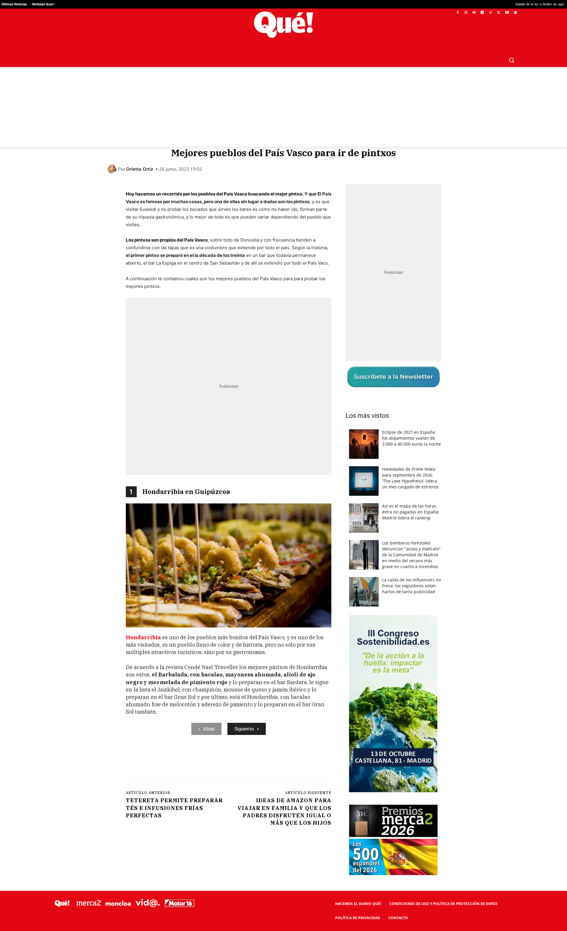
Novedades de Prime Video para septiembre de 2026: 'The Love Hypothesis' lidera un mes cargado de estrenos (410, 478)
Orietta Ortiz (139, 169)
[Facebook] (457, 12)
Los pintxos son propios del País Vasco (167, 240)
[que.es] (283, 25)
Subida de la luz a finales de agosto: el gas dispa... (508, 4)
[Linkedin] (242, 759)
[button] (511, 60)
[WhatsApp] (215, 759)
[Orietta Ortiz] (112, 169)
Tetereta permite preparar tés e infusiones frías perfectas (174, 808)
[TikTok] (490, 12)
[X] (499, 12)
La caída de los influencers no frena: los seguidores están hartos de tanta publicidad (411, 585)
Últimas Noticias (14, 4)
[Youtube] (507, 12)
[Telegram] (482, 12)
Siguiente (244, 729)
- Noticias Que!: (42, 4)
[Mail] (474, 12)
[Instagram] (465, 12)
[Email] (255, 759)
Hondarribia (143, 637)
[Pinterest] (201, 759)
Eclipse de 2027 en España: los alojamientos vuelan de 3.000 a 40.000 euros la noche (411, 438)
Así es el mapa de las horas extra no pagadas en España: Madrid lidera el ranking (410, 512)
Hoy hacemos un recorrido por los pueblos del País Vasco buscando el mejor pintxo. (214, 194)
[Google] (515, 12)
